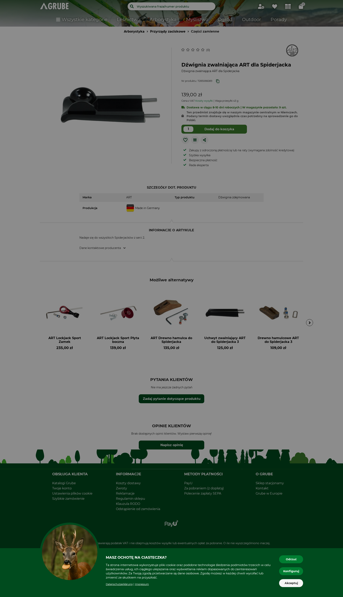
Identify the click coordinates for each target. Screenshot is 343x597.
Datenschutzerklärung (119, 584)
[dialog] (171, 298)
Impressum (142, 584)
